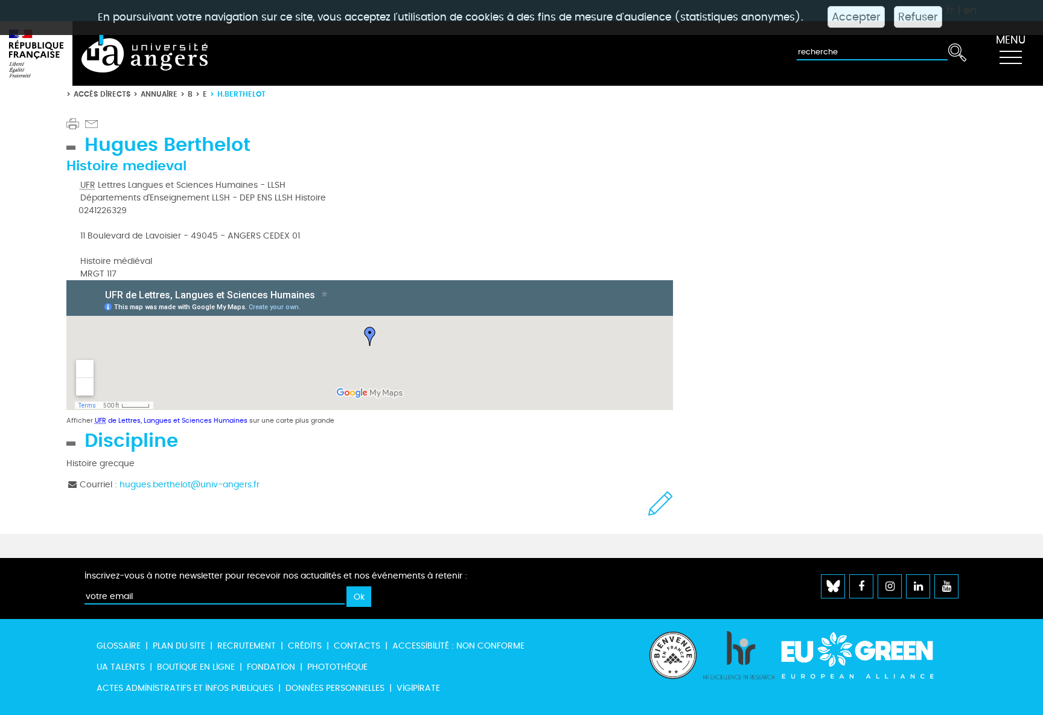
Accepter (856, 16)
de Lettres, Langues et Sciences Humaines (171, 420)
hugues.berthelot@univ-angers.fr (190, 484)
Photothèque (337, 667)
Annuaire (159, 94)
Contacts (357, 646)
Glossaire (119, 646)
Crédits (305, 646)
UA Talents (121, 667)
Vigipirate (418, 688)
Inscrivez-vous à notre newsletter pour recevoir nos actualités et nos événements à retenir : (276, 575)
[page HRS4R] (738, 667)
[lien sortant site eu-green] (867, 655)
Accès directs (102, 94)
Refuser (918, 16)
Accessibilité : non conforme (458, 646)
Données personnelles (334, 688)
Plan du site (179, 646)
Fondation (271, 667)
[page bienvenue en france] (673, 667)
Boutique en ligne (196, 667)
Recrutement (246, 646)
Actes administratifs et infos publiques (185, 688)
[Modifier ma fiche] (660, 503)
